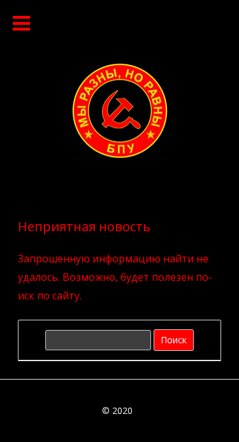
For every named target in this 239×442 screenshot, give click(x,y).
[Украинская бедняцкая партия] (120, 154)
